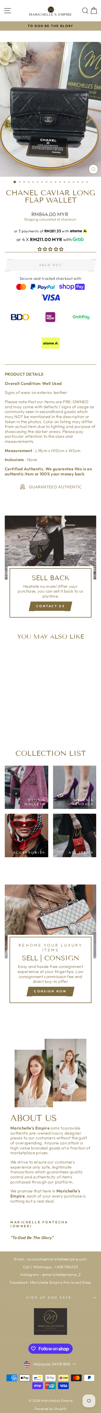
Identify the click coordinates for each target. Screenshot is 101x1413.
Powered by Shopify (51, 1409)
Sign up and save (49, 1297)
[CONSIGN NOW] (50, 946)
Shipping (31, 219)
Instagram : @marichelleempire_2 (50, 1274)
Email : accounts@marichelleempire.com (50, 1259)
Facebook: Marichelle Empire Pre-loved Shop (50, 1282)
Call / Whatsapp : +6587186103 (50, 1266)
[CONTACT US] (50, 569)
